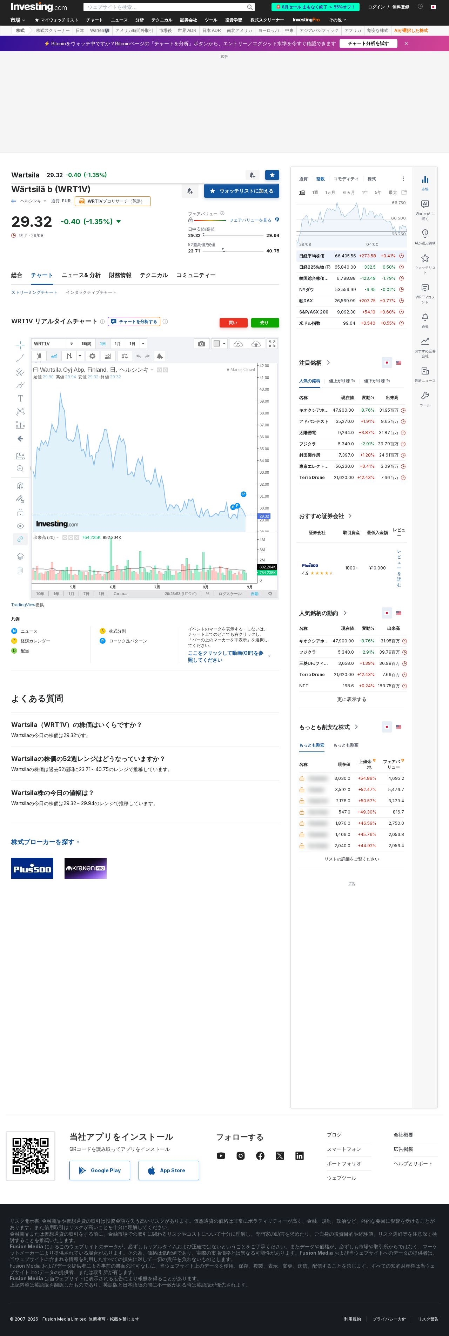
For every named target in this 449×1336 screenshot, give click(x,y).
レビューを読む (399, 567)
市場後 (165, 30)
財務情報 (120, 274)
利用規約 (352, 1319)
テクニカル (154, 274)
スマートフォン (344, 1149)
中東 (289, 30)
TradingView (23, 604)
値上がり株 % (342, 380)
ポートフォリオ (344, 1163)
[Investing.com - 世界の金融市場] (39, 7)
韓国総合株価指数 (316, 278)
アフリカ (352, 30)
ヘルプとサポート (413, 1163)
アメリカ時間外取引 (134, 30)
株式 (20, 30)
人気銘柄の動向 (319, 612)
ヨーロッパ (268, 30)
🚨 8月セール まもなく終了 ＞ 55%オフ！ (315, 7)
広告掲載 (403, 1149)
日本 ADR (211, 30)
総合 (16, 274)
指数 (320, 178)
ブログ (334, 1135)
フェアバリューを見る (250, 220)
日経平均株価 (311, 255)
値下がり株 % (377, 380)
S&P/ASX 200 (313, 312)
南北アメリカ (239, 30)
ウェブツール (341, 1178)
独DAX (306, 300)
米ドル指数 (309, 323)
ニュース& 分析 (81, 274)
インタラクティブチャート (91, 292)
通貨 (303, 178)
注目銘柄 (310, 362)
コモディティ (346, 178)
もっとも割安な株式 (324, 726)
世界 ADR (187, 30)
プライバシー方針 (389, 1319)
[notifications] (420, 6)
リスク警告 (428, 1319)
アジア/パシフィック (319, 30)
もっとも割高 (345, 745)
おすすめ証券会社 (321, 515)
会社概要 (403, 1135)
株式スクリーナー (267, 20)
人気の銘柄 (309, 380)
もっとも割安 (311, 745)
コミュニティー (196, 274)
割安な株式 (377, 30)
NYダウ (306, 289)
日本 (80, 30)
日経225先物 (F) (315, 267)
